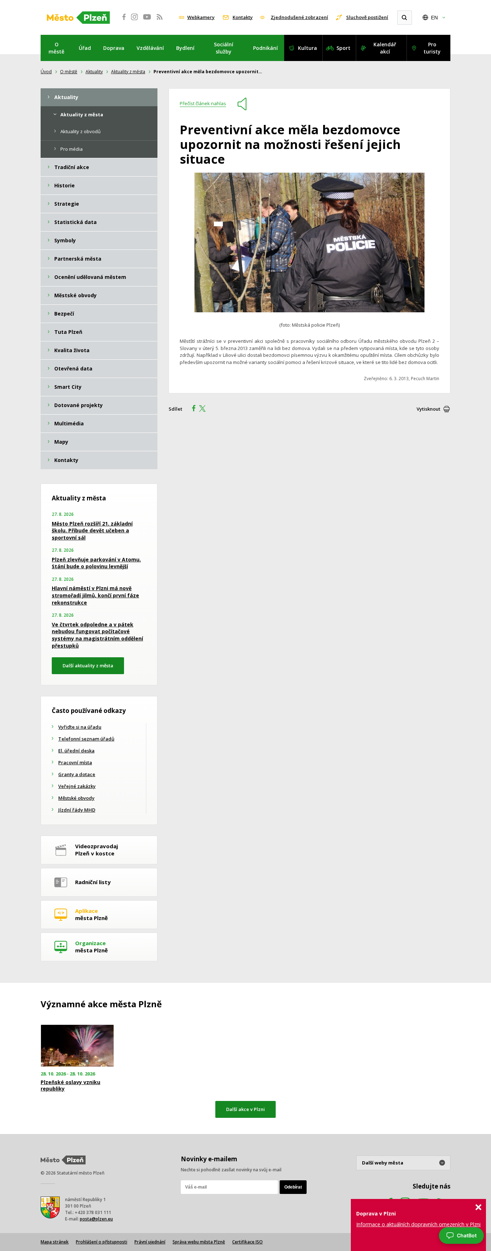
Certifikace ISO (247, 1242)
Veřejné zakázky (77, 786)
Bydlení (185, 48)
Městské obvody (76, 798)
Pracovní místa (75, 762)
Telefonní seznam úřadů (86, 739)
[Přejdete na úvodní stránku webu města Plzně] (78, 17)
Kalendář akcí (384, 48)
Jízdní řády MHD (76, 810)
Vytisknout (428, 409)
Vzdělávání (150, 48)
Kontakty (243, 17)
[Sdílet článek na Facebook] (191, 409)
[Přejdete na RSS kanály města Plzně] (159, 21)
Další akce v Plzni (245, 1109)
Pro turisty (432, 48)
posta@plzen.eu (96, 1219)
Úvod (46, 72)
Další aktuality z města (88, 665)
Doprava (113, 48)
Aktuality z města (128, 72)
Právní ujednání (149, 1242)
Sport (343, 48)
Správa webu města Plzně (199, 1242)
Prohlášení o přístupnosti (101, 1242)
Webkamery (201, 17)
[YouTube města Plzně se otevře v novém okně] (147, 21)
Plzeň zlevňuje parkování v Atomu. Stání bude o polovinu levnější (96, 563)
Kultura (307, 48)
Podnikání (265, 48)
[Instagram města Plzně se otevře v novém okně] (134, 21)
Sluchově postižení (367, 17)
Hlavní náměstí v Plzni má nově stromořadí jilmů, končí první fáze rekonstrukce (95, 595)
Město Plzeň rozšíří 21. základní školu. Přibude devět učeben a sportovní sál (92, 530)
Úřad (85, 48)
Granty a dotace (76, 774)
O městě (56, 48)
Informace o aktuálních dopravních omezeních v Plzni (418, 1224)
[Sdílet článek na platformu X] (205, 409)
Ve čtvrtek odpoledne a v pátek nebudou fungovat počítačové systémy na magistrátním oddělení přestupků (97, 635)
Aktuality (94, 72)
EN (434, 17)
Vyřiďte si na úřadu (79, 727)
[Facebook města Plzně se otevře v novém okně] (122, 21)
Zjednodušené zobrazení (299, 17)
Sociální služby (223, 48)
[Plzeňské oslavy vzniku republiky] (77, 1045)
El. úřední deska (76, 750)
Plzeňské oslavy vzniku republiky (70, 1085)
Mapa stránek (55, 1242)
